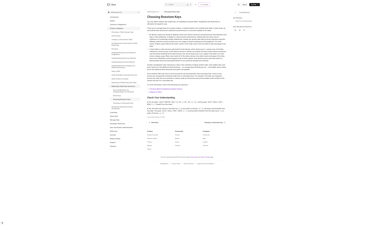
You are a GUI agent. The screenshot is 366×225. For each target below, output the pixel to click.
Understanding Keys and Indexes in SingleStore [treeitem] (124, 53)
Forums (177, 135)
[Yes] (235, 30)
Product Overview (152, 135)
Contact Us (206, 135)
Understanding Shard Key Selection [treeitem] (124, 58)
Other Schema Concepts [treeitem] (120, 79)
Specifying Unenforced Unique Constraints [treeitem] (122, 108)
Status (149, 149)
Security (113, 135)
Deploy (112, 21)
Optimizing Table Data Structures (123, 86)
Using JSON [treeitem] (116, 71)
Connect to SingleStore (118, 24)
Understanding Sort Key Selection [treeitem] (123, 62)
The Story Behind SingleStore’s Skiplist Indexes (165, 89)
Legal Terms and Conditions (205, 163)
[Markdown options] (235, 12)
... (161, 12)
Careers (205, 142)
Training (177, 145)
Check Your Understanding (243, 21)
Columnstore (116, 36)
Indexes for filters (155, 92)
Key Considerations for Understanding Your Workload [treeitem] (123, 91)
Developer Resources (117, 124)
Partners (205, 145)
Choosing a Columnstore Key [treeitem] (123, 103)
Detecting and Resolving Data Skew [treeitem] (124, 82)
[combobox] (238, 4)
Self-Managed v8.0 (153, 12)
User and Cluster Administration (121, 127)
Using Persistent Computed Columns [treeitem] (124, 75)
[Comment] (244, 30)
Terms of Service (205, 157)
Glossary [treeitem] (113, 146)
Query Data (114, 116)
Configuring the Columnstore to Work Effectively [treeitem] (124, 44)
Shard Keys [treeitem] (117, 96)
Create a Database (116, 28)
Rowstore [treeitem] (115, 49)
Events (177, 142)
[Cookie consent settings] (2, 222)
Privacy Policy (194, 157)
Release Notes (115, 139)
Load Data (113, 112)
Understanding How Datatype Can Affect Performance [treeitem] (123, 66)
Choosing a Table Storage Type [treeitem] (122, 32)
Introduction (114, 17)
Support (113, 142)
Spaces (177, 138)
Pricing (149, 142)
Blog (204, 138)
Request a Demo (152, 138)
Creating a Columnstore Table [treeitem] (122, 39)
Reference (113, 131)
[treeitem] (123, 17)
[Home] (111, 4)
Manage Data (115, 120)
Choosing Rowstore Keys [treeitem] (122, 99)
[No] (240, 30)
